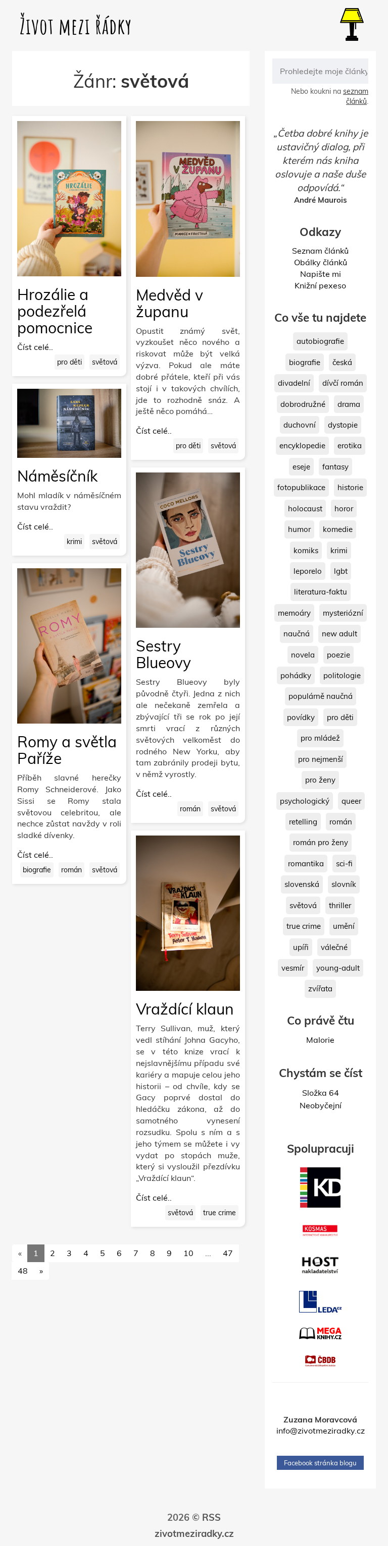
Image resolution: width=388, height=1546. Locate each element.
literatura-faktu (320, 592)
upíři (301, 947)
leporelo (308, 571)
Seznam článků (320, 251)
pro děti (69, 362)
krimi (74, 541)
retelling (303, 821)
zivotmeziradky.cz (194, 1533)
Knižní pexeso (320, 285)
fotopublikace (301, 487)
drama (348, 404)
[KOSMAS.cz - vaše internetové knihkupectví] (320, 1231)
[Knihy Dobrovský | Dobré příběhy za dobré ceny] (320, 1187)
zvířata (320, 988)
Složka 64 (320, 1093)
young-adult (338, 968)
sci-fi (344, 863)
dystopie (343, 425)
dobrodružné (302, 404)
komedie (338, 529)
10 (188, 1253)
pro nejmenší (320, 759)
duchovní (299, 425)
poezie (338, 655)
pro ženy (320, 780)
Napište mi (320, 274)
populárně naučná (320, 696)
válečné (334, 947)
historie (350, 487)
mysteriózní (343, 613)
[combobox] (320, 71)
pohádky (295, 675)
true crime (219, 1212)
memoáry (294, 613)
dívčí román (342, 383)
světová (104, 362)
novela (303, 655)
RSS (211, 1517)
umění (344, 926)
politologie (342, 675)
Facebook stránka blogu (320, 1463)
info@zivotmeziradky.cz (320, 1430)
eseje (301, 466)
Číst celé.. (35, 347)
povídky (301, 717)
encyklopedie (302, 445)
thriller (340, 905)
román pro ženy (320, 842)
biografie (37, 869)
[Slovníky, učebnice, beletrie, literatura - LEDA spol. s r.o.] (320, 1302)
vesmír (292, 968)
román (71, 869)
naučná (296, 633)
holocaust (305, 508)
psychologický (304, 801)
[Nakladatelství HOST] (320, 1265)
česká (342, 362)
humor (299, 529)
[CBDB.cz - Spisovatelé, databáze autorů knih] (320, 1361)
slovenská (301, 884)
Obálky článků (320, 262)
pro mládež (320, 738)
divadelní (294, 383)
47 (228, 1253)
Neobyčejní (321, 1105)
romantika (306, 863)
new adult (339, 633)
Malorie (320, 1040)
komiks (306, 550)
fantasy (335, 466)
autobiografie (320, 341)
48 (23, 1271)
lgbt (341, 571)
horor (343, 508)
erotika (349, 445)
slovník (343, 884)
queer (351, 801)
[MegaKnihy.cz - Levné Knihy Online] (320, 1333)
